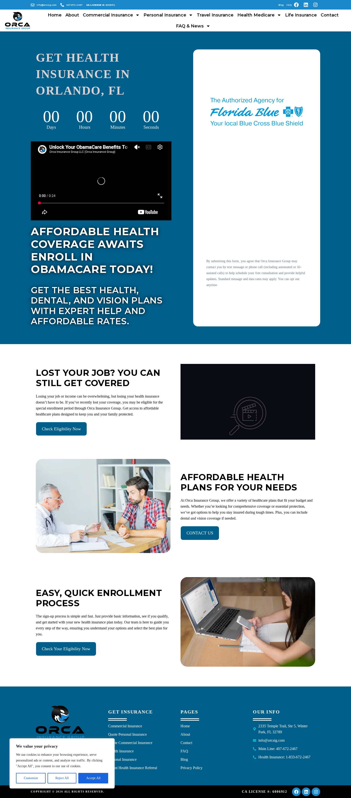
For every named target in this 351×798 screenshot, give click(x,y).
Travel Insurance (215, 15)
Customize (31, 778)
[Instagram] (315, 5)
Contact (330, 15)
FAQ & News (190, 26)
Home (55, 15)
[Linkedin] (306, 5)
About (72, 15)
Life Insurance (301, 15)
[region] (62, 763)
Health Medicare (256, 15)
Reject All (62, 778)
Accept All (93, 778)
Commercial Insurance (108, 15)
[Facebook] (296, 5)
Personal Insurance (165, 15)
